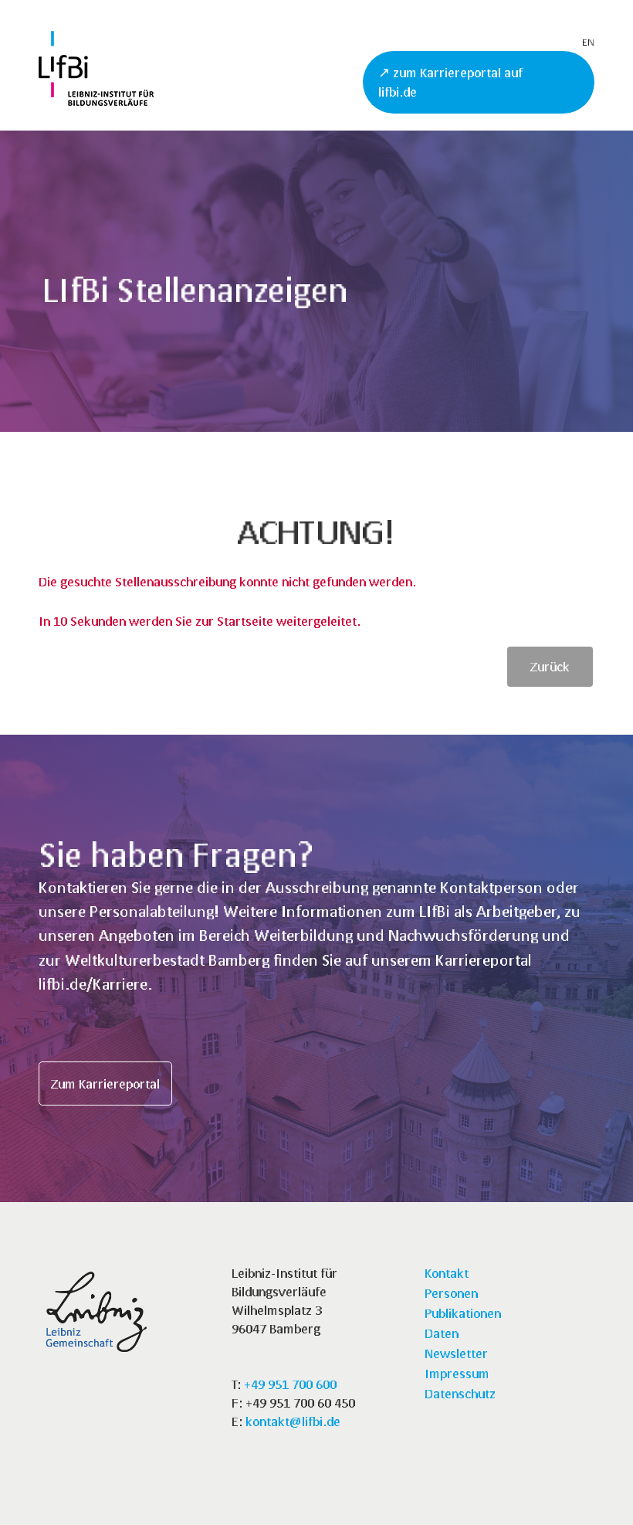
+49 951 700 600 (290, 1384)
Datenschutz (460, 1393)
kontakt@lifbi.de (292, 1421)
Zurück (550, 666)
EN (588, 42)
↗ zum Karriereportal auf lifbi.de (450, 82)
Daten (442, 1333)
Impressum (457, 1373)
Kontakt (447, 1272)
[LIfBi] (96, 100)
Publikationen (463, 1313)
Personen (451, 1293)
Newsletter (456, 1353)
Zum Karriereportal (105, 1083)
